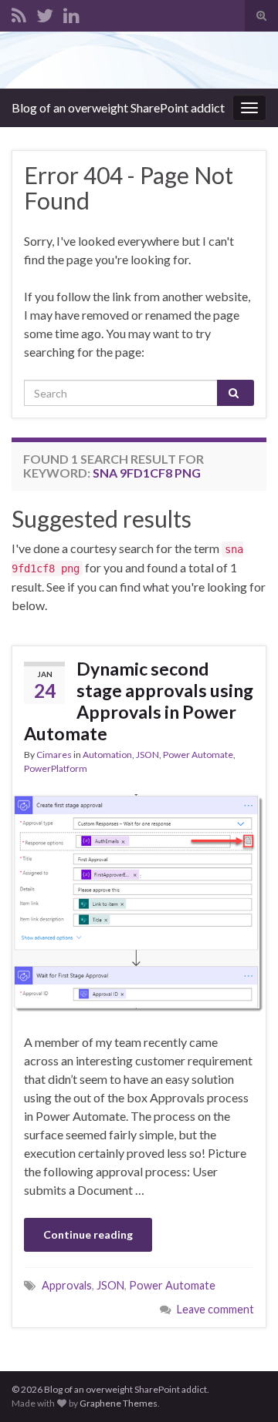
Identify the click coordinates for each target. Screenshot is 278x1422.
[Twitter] (44, 13)
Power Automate (198, 754)
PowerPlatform (55, 768)
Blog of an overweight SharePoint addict (118, 107)
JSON (147, 754)
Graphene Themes (119, 1403)
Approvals (67, 1285)
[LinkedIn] (71, 13)
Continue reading (88, 1234)
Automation (107, 754)
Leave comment (215, 1309)
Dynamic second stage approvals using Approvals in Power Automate (138, 701)
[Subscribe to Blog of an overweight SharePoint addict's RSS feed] (19, 13)
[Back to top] (243, 1387)
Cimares (54, 754)
